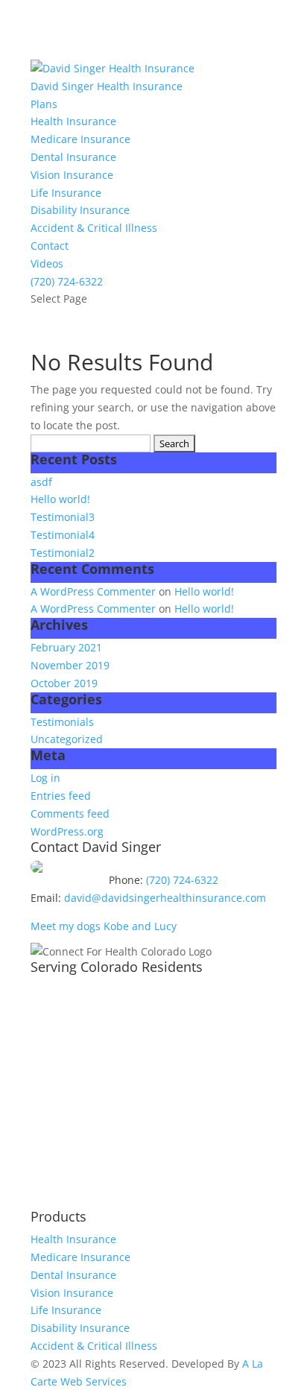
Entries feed (61, 796)
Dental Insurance (73, 157)
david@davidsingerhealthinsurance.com (165, 898)
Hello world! (60, 499)
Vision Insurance (72, 175)
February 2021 (66, 647)
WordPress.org (67, 831)
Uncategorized (67, 739)
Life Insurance (66, 193)
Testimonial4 (63, 535)
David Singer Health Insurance (107, 86)
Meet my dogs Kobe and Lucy (104, 926)
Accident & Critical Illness (94, 228)
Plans (44, 104)
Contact (50, 245)
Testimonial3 (63, 517)
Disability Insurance (80, 210)
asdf (41, 482)
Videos (47, 263)
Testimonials (62, 722)
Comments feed (70, 813)
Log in (45, 778)
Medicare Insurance (80, 139)
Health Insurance (73, 121)
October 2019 (64, 683)
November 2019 (70, 665)
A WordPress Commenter (93, 591)
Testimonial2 (63, 553)
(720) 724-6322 (67, 281)
